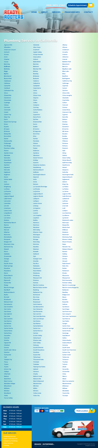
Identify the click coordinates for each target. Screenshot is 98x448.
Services (56, 12)
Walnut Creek (37, 376)
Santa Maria (8, 331)
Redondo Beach (9, 292)
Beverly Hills (37, 69)
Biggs (6, 71)
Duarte (6, 126)
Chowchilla (7, 95)
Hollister (36, 172)
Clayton (35, 98)
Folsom (35, 143)
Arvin (6, 57)
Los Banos (65, 215)
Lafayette (7, 194)
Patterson (65, 271)
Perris (6, 273)
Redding (36, 290)
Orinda (64, 259)
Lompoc (65, 210)
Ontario (65, 256)
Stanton (6, 352)
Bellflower (7, 66)
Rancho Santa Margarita (70, 287)
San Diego (65, 309)
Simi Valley (37, 343)
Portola (35, 283)
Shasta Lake (37, 340)
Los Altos (7, 215)
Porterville (7, 283)
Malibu (35, 220)
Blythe (6, 73)
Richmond (36, 295)
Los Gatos (7, 218)
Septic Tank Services (10, 438)
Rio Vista (36, 297)
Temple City (8, 359)
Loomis (35, 213)
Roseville (65, 302)
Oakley (64, 254)
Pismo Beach (8, 275)
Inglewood (65, 179)
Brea (63, 73)
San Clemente (37, 309)
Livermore (7, 208)
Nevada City (66, 247)
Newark (6, 249)
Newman (36, 249)
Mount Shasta (67, 242)
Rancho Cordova (38, 285)
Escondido (7, 136)
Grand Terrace (38, 158)
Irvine (35, 182)
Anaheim (36, 49)
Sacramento (8, 304)
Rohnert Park (8, 302)
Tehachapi (36, 357)
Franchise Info (72, 12)
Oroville (35, 261)
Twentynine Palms (39, 367)
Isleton (64, 182)
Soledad (7, 345)
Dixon (6, 124)
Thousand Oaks (38, 359)
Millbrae (65, 230)
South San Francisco (69, 350)
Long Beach (8, 213)
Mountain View (9, 244)
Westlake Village (9, 383)
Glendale (7, 155)
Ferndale (36, 141)
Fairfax (35, 138)
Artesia (64, 54)
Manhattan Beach (10, 222)
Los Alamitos (66, 213)
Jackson (6, 184)
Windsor (6, 391)
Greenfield (7, 160)
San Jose (7, 316)
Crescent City (66, 112)
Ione (5, 182)
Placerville (7, 278)
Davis (6, 119)
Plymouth (7, 280)
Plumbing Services (9, 436)
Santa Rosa (8, 333)
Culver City (7, 114)
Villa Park (7, 374)
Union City (7, 369)
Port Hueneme (67, 280)
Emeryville (7, 134)
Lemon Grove (37, 203)
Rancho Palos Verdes (40, 287)
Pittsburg (36, 275)
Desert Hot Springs (10, 122)
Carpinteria (37, 88)
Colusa (6, 105)
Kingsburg (7, 186)
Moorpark (7, 239)
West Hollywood (38, 381)
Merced (6, 230)
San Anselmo (8, 307)
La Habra (65, 186)
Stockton (36, 352)
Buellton (65, 76)
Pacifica (36, 263)
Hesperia (65, 170)
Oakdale (7, 254)
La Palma (65, 189)
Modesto (65, 232)
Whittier (36, 386)
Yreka (6, 395)
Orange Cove (37, 259)
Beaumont (65, 64)
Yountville (65, 393)
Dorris (35, 124)
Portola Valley (67, 283)
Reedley (65, 292)
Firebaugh (7, 143)
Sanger (64, 323)
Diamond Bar (37, 122)
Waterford (7, 379)
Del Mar (35, 119)
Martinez (36, 225)
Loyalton (36, 218)
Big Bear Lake (66, 69)
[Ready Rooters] (13, 10)
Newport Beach (67, 249)
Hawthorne (66, 165)
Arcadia (65, 52)
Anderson (65, 49)
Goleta (64, 155)
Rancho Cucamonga (69, 285)
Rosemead (36, 302)
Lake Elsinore (66, 196)
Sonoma (65, 345)
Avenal (64, 59)
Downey (65, 124)
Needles (36, 247)
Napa (64, 244)
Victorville (65, 371)
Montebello (8, 237)
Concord (65, 105)
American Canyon (10, 49)
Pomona (36, 280)
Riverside (36, 299)
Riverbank (7, 299)
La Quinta (36, 191)
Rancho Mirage (9, 287)
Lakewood (65, 198)
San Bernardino (38, 307)
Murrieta (36, 244)
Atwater (6, 59)
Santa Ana (7, 326)
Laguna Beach (38, 194)
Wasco (64, 376)
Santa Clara (66, 326)
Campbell (36, 85)
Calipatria (36, 83)
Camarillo (7, 85)
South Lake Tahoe (10, 350)
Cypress (65, 114)
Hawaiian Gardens (39, 165)
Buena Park (8, 78)
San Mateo (36, 321)
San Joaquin (66, 314)
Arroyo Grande (38, 54)
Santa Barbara (38, 326)
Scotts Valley (37, 335)
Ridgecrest (66, 295)
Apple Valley (37, 52)
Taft (5, 357)
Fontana (65, 143)
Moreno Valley (67, 239)
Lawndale (7, 203)
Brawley (35, 73)
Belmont (36, 66)
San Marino (8, 321)
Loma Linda (8, 210)
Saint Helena (37, 304)
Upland (35, 369)
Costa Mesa (66, 110)
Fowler (35, 148)
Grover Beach (66, 160)
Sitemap (6, 445)
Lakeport (36, 198)
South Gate (66, 347)
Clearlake (65, 98)
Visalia (35, 374)
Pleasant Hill (37, 278)
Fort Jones (36, 146)
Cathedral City (9, 90)
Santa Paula (66, 331)
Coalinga (7, 102)
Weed (64, 379)
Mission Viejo (37, 232)
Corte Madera (37, 110)
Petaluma (36, 273)
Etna (34, 136)
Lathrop (65, 201)
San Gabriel (8, 314)
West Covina (8, 381)
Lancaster (7, 201)
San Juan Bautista (39, 316)
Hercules (7, 170)
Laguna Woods (38, 196)
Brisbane (36, 76)
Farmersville (8, 141)
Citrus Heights (67, 95)
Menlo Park (66, 227)
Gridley (35, 160)
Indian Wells (8, 179)
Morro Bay (36, 242)
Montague (36, 234)
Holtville (65, 172)
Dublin (35, 126)
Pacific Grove (8, 263)
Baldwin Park (66, 61)
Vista (64, 374)
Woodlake (65, 391)
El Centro (36, 129)
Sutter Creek (66, 355)
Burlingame (66, 78)
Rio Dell (6, 297)
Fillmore (65, 141)
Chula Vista (37, 95)
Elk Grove (65, 131)
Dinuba (64, 122)
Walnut (6, 376)
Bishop (35, 71)
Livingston (36, 208)
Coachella (65, 100)
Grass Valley (66, 158)
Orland (6, 261)
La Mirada (36, 189)
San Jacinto (37, 314)
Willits (35, 388)
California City (67, 81)
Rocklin (64, 299)
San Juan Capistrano (69, 316)
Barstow (35, 64)
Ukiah (64, 367)
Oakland (36, 254)
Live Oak (65, 206)
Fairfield (65, 138)
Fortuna (65, 146)
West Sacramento (68, 381)
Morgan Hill (7, 242)
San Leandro (8, 319)
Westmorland (66, 383)
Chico (6, 93)
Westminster (37, 383)
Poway (6, 285)
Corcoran (7, 107)
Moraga (35, 239)
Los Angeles (37, 215)
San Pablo (65, 321)
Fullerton (36, 150)
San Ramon (37, 323)
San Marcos (66, 319)
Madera (6, 220)
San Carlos (7, 309)
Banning (7, 64)
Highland (7, 172)
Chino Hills (65, 93)
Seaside (6, 338)
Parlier (64, 268)
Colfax (35, 102)
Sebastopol (37, 338)
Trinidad (36, 362)
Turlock (64, 364)
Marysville (65, 225)
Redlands (65, 290)
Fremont (65, 148)
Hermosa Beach (38, 170)
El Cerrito (65, 129)
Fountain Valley (9, 148)
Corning (35, 107)
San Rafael (7, 323)
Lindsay (35, 206)
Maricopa (65, 222)
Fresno (6, 150)
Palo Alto (65, 266)
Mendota (36, 227)
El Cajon (6, 129)
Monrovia (7, 234)
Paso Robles (37, 271)
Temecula (65, 357)
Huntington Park (67, 174)
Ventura (36, 371)
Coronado (7, 110)
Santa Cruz (36, 328)
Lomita (35, 210)
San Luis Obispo (38, 319)
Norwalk (35, 251)
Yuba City (36, 395)
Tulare (6, 364)
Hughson (7, 174)
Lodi (63, 208)
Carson (64, 88)
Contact (88, 12)
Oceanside (7, 256)
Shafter (6, 340)
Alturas (64, 47)
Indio (35, 179)
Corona (64, 107)
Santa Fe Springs (68, 328)
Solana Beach (67, 343)
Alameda (36, 45)
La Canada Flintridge (40, 186)
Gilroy (64, 153)
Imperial (36, 177)
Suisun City (66, 352)
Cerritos (65, 90)
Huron (6, 177)
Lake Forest (8, 198)
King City (65, 184)
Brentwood (7, 76)
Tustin (6, 367)
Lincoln (6, 206)
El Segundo (37, 131)
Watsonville (37, 379)
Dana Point (37, 117)
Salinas (64, 304)
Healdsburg (37, 167)
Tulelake (36, 364)
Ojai (34, 256)
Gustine (35, 162)
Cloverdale (7, 100)
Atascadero (37, 57)
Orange (6, 259)
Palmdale (36, 266)
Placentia (65, 275)
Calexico (36, 81)
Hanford (6, 165)
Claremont (7, 98)
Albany (64, 45)
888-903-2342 (55, 5)
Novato (64, 251)
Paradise (7, 268)
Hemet (64, 167)
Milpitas (6, 232)
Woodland (7, 393)
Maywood (7, 227)
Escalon (65, 134)
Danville (65, 117)
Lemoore (65, 203)
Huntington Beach (39, 174)
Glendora (36, 155)
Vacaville (65, 369)
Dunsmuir (65, 126)
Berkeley (7, 69)
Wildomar (65, 386)
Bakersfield (36, 61)
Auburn (35, 59)
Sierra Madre (66, 340)
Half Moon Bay (67, 162)
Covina (35, 112)
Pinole (64, 273)
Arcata (6, 54)
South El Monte (38, 347)
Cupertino (36, 114)
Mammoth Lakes (67, 220)
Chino (35, 93)
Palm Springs (8, 266)
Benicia (65, 66)
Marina (6, 225)
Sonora (6, 347)
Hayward (7, 167)
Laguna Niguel (9, 196)
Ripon (64, 297)
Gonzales (7, 158)
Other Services (8, 443)
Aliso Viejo (36, 47)
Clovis (35, 100)
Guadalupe (7, 162)
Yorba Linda (37, 393)
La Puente (7, 191)
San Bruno (65, 307)
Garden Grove (8, 153)
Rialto (6, 295)
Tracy (6, 362)
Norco (6, 251)
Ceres (35, 90)
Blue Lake (65, 71)
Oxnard (64, 261)
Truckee (65, 362)
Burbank (36, 78)
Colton (64, 102)
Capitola (65, 85)
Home (34, 12)
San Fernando (37, 311)
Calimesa (7, 83)
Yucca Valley (8, 398)
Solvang (36, 345)
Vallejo (6, 371)
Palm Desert (66, 263)
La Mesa (6, 189)
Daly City (7, 117)
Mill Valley (36, 230)
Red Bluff (7, 290)
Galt (63, 150)
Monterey (36, 237)
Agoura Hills (8, 45)
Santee (35, 333)
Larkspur (36, 201)
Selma (64, 338)
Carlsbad (7, 88)
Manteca (36, 222)
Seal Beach (66, 335)
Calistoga (65, 83)
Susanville (36, 355)
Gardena (36, 153)
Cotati (6, 112)
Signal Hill (7, 343)
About (44, 12)
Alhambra (7, 47)
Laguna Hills (66, 194)
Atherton (65, 57)
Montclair (65, 234)
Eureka (64, 136)
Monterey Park (67, 237)
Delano (64, 119)
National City (8, 247)
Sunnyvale (7, 355)
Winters (35, 391)
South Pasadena (38, 350)
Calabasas (7, 81)
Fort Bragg (7, 146)
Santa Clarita (8, 328)
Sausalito (7, 335)
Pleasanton (66, 278)
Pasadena (7, 271)
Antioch (6, 52)
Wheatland (7, 386)
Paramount (37, 268)
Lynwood (65, 218)
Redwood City (37, 292)
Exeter (6, 138)
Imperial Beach (67, 177)
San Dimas (7, 311)
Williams (6, 388)
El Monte (7, 131)
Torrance (65, 359)
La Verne (65, 191)
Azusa (6, 61)
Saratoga (65, 333)
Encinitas (36, 134)
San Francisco (67, 311)
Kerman (35, 184)
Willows (64, 388)
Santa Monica (37, 331)
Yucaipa (65, 395)
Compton (36, 105)
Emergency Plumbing (10, 441)
